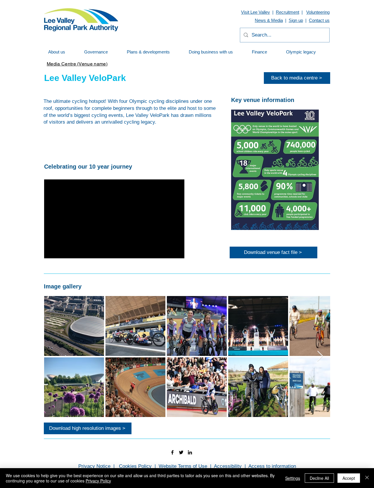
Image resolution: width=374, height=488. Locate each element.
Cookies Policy (135, 466)
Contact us (319, 20)
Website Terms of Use (183, 466)
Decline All (319, 478)
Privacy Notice (94, 466)
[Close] (366, 478)
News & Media (269, 20)
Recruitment (287, 12)
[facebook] (172, 452)
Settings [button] (292, 478)
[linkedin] (190, 452)
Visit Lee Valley (255, 12)
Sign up (296, 20)
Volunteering (318, 12)
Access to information (272, 466)
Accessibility (228, 466)
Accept (348, 478)
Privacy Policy (98, 481)
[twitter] (181, 452)
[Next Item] (320, 356)
